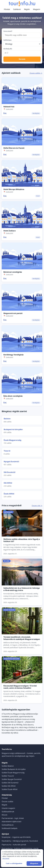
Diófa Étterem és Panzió (13, 148)
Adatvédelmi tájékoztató (11, 821)
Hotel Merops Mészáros (13, 189)
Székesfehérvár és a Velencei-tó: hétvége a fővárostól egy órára (21, 589)
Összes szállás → (36, 73)
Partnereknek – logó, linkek (13, 818)
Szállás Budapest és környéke (14, 769)
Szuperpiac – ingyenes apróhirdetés (16, 837)
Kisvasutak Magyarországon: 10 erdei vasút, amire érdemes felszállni (20, 687)
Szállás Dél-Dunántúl (10, 782)
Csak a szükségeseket (14, 863)
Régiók (27, 9)
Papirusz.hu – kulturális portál (14, 844)
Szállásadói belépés (9, 828)
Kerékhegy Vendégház (13, 354)
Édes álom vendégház (13, 396)
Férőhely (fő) (7, 49)
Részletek (5, 858)
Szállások (17, 9)
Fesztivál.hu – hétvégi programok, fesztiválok (20, 841)
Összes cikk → (37, 506)
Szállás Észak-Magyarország (13, 772)
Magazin (36, 9)
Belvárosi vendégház (12, 272)
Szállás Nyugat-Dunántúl (12, 779)
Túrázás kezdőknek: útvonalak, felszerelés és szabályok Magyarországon (21, 638)
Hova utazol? (7, 31)
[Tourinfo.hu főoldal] (22, 3)
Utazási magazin (8, 808)
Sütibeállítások (8, 825)
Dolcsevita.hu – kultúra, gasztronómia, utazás (20, 848)
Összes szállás (7, 801)
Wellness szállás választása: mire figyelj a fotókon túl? (21, 540)
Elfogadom (34, 863)
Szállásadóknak (8, 811)
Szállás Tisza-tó (8, 776)
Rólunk (4, 815)
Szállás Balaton (8, 766)
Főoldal (7, 9)
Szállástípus (7, 40)
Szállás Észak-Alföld (9, 789)
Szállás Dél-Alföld (8, 786)
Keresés (22, 59)
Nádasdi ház (8, 106)
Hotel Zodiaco (9, 230)
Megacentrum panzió (12, 313)
